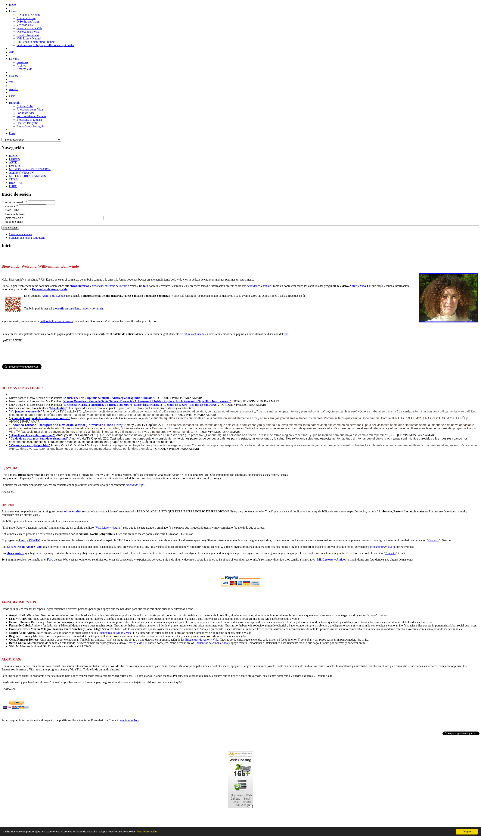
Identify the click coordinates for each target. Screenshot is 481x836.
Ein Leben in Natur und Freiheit (35, 41)
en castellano (66, 308)
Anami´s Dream (26, 18)
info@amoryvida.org (382, 546)
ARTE (13, 162)
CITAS (13, 179)
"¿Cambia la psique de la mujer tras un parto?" (39, 418)
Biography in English (29, 119)
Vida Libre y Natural (29, 38)
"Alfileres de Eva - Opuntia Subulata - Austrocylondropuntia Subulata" (108, 397)
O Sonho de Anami (28, 21)
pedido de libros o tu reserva (56, 321)
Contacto (433, 540)
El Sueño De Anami (28, 14)
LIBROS (14, 159)
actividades (253, 285)
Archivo (21, 65)
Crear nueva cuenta (20, 234)
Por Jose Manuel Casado (31, 116)
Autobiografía (25, 106)
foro (145, 285)
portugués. (98, 308)
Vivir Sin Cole (25, 24)
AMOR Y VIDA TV (21, 172)
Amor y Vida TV (360, 285)
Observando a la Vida (29, 28)
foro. (286, 334)
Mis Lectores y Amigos (331, 559)
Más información (147, 831)
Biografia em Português (31, 126)
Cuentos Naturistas (28, 35)
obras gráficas (15, 553)
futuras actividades (195, 334)
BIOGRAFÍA (17, 182)
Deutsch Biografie (27, 123)
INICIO (13, 155)
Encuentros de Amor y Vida (49, 289)
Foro (50, 559)
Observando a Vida (28, 31)
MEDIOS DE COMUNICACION (30, 169)
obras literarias (79, 285)
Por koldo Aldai (26, 112)
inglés (85, 308)
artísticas (97, 285)
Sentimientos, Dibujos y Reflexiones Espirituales (45, 45)
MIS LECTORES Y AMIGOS (27, 176)
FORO (13, 186)
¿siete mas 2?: (14, 217)
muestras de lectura (116, 285)
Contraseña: (10, 206)
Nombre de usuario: (14, 202)
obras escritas (73, 511)
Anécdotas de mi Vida (30, 109)
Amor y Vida (24, 68)
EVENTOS (16, 165)
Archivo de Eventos (53, 295)
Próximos (22, 62)
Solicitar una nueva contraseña (27, 237)
